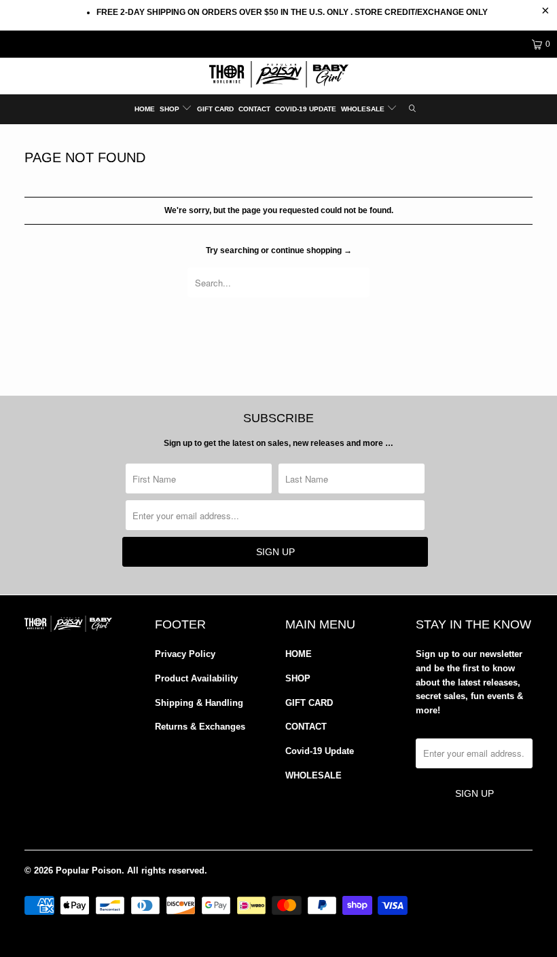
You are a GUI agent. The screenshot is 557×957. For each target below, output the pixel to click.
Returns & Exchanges (200, 726)
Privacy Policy (185, 654)
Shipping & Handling (199, 703)
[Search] (412, 109)
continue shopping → (311, 250)
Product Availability (196, 678)
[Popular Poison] (278, 76)
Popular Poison (89, 870)
